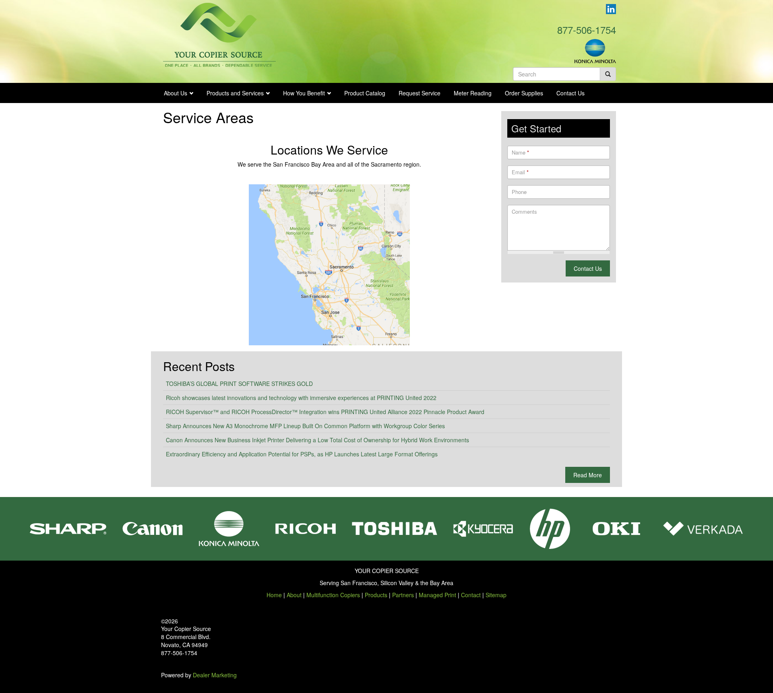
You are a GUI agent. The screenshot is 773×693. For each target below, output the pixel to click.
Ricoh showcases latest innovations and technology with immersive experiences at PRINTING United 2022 (301, 398)
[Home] (219, 34)
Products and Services (235, 93)
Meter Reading (473, 93)
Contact (471, 595)
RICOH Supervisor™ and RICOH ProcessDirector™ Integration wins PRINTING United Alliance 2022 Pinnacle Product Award (325, 412)
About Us (175, 93)
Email (520, 172)
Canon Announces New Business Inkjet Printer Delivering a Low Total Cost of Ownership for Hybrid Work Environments (317, 440)
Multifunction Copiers (333, 595)
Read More (587, 475)
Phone (519, 192)
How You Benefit (304, 93)
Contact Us (570, 93)
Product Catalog (364, 93)
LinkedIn (611, 9)
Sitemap (496, 595)
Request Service (419, 93)
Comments (524, 211)
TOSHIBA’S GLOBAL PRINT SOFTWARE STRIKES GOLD (239, 384)
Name (520, 152)
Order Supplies (524, 93)
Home (274, 595)
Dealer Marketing (215, 675)
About (294, 595)
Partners (403, 595)
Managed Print (437, 595)
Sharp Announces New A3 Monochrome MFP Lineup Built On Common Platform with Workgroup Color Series (305, 426)
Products (376, 595)
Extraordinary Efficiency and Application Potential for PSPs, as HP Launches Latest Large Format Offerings (302, 454)
